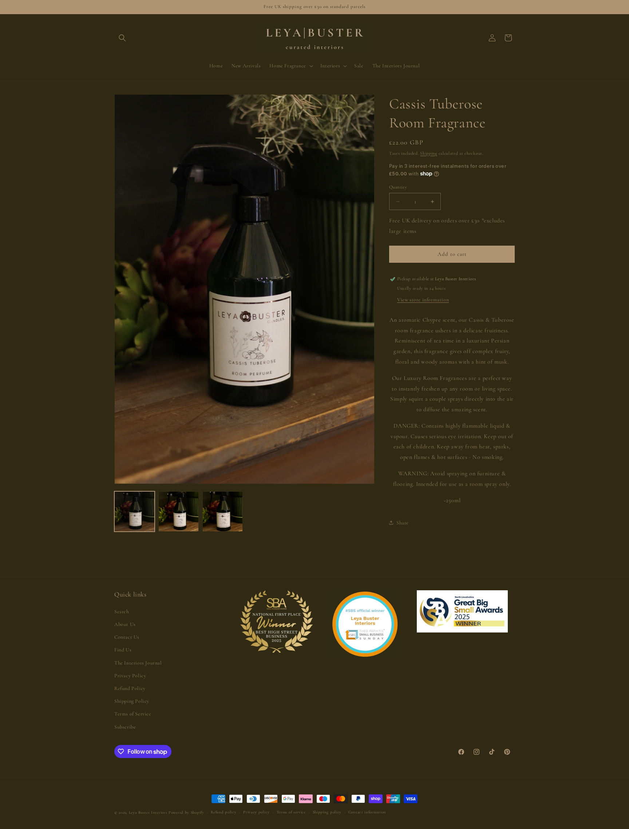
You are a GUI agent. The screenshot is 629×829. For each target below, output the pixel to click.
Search (121, 611)
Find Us (122, 650)
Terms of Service (132, 714)
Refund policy (223, 812)
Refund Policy (130, 688)
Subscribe (125, 727)
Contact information (367, 812)
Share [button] (402, 523)
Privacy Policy (130, 676)
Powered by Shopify (186, 812)
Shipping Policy (131, 701)
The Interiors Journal (138, 663)
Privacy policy (256, 812)
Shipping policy (327, 812)
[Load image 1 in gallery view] (134, 511)
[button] (122, 38)
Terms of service (291, 812)
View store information (423, 300)
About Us (125, 624)
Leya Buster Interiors (149, 812)
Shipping (428, 153)
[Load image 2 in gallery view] (178, 511)
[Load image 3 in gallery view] (222, 511)
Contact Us (126, 637)
